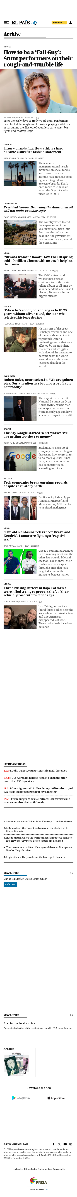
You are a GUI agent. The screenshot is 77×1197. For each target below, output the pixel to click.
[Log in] (70, 23)
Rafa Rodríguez (11, 158)
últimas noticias (14, 764)
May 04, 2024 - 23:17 (36, 443)
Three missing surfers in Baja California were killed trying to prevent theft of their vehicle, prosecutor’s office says (36, 592)
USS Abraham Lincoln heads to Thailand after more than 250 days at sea (35, 779)
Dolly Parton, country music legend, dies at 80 (39, 770)
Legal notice (17, 1169)
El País (7, 601)
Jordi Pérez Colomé (14, 443)
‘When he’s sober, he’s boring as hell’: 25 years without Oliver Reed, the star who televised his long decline (35, 314)
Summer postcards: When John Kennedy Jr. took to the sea (39, 821)
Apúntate (10, 884)
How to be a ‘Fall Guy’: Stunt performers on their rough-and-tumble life (38, 58)
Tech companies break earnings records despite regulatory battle (36, 484)
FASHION (7, 145)
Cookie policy (59, 1169)
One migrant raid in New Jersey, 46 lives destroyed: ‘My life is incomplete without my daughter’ (38, 790)
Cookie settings (45, 1169)
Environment (10, 203)
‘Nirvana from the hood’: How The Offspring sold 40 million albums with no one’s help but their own (38, 261)
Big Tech (8, 479)
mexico (7, 584)
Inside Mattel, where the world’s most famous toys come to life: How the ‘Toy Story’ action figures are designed (39, 839)
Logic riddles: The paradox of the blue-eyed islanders (35, 857)
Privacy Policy (30, 1169)
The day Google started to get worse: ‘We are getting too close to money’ (36, 435)
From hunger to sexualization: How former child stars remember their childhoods (37, 800)
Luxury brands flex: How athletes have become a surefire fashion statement (33, 150)
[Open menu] (6, 23)
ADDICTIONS (9, 376)
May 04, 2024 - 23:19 (44, 393)
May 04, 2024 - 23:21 (33, 324)
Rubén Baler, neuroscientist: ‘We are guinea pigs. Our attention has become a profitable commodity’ (38, 384)
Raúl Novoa (10, 546)
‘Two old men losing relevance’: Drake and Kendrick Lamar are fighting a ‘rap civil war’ (37, 536)
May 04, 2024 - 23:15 (31, 492)
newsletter (11, 873)
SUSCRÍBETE (59, 22)
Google (7, 429)
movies (7, 47)
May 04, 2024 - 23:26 (32, 158)
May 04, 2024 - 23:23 (46, 271)
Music (6, 253)
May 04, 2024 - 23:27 (27, 117)
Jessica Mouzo (11, 393)
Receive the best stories (19, 1023)
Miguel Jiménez (11, 492)
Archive (9, 1049)
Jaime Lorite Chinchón (15, 271)
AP (5, 117)
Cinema (7, 306)
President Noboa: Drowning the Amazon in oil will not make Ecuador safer (38, 209)
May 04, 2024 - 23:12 (28, 546)
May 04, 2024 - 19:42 (30, 601)
